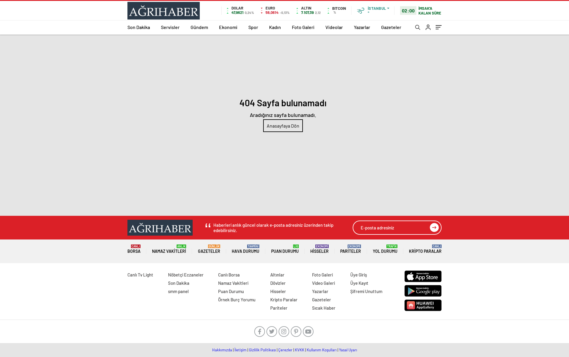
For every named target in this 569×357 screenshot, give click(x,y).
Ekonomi (228, 27)
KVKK (299, 350)
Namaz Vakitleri (169, 249)
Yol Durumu (385, 249)
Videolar (334, 27)
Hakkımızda (222, 350)
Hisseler (319, 249)
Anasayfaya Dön (283, 125)
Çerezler (285, 350)
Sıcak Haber (323, 308)
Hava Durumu (245, 249)
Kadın (275, 27)
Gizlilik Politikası (262, 350)
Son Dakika (138, 27)
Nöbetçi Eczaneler (186, 274)
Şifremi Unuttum (366, 291)
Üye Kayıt (359, 283)
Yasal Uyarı (348, 350)
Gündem (199, 27)
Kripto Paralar (425, 249)
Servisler (170, 27)
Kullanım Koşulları (322, 350)
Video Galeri (323, 283)
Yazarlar (362, 27)
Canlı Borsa (229, 274)
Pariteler (350, 249)
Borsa (133, 249)
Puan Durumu (285, 249)
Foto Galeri (303, 27)
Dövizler (278, 283)
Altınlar (277, 274)
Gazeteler (391, 27)
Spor (253, 27)
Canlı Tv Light (140, 274)
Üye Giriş (358, 274)
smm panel (178, 291)
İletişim (240, 350)
